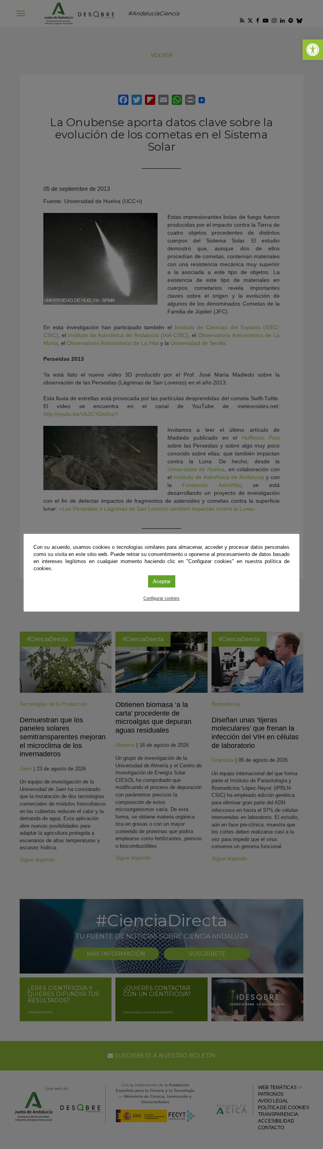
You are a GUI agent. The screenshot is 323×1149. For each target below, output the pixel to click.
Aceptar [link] (162, 581)
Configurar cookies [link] (161, 598)
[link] (313, 49)
